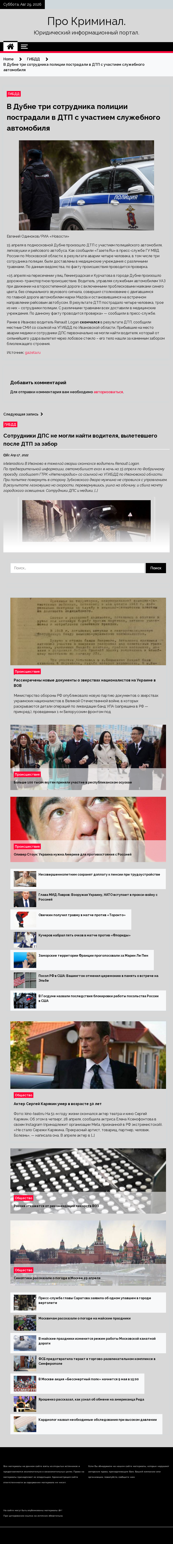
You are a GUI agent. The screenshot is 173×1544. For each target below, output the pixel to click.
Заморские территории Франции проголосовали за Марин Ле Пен (93, 955)
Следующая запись (20, 414)
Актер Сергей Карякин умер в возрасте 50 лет (58, 1104)
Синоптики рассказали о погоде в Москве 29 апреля (57, 1278)
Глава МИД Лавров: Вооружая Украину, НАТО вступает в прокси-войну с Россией (98, 897)
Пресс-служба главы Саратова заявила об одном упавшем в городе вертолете (95, 1300)
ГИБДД (14, 94)
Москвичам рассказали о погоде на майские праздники (85, 1318)
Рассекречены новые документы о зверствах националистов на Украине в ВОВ (85, 683)
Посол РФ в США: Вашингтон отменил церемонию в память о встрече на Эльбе (98, 978)
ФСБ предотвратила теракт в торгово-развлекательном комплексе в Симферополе (97, 1361)
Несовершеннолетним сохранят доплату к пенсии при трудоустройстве (99, 874)
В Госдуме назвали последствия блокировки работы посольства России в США (99, 998)
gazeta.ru (33, 352)
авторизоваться (108, 392)
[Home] (10, 46)
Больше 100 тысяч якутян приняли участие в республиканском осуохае (73, 782)
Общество (23, 1095)
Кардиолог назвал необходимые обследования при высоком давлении (98, 1419)
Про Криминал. (86, 21)
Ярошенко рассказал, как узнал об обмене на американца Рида (91, 1399)
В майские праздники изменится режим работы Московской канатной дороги (97, 1341)
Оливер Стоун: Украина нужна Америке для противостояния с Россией (73, 854)
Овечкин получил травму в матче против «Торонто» (82, 915)
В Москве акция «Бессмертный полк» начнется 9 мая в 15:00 (89, 1379)
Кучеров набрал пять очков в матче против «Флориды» (85, 935)
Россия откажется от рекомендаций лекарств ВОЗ (56, 1206)
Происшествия (27, 671)
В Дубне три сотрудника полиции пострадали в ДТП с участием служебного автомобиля (83, 117)
